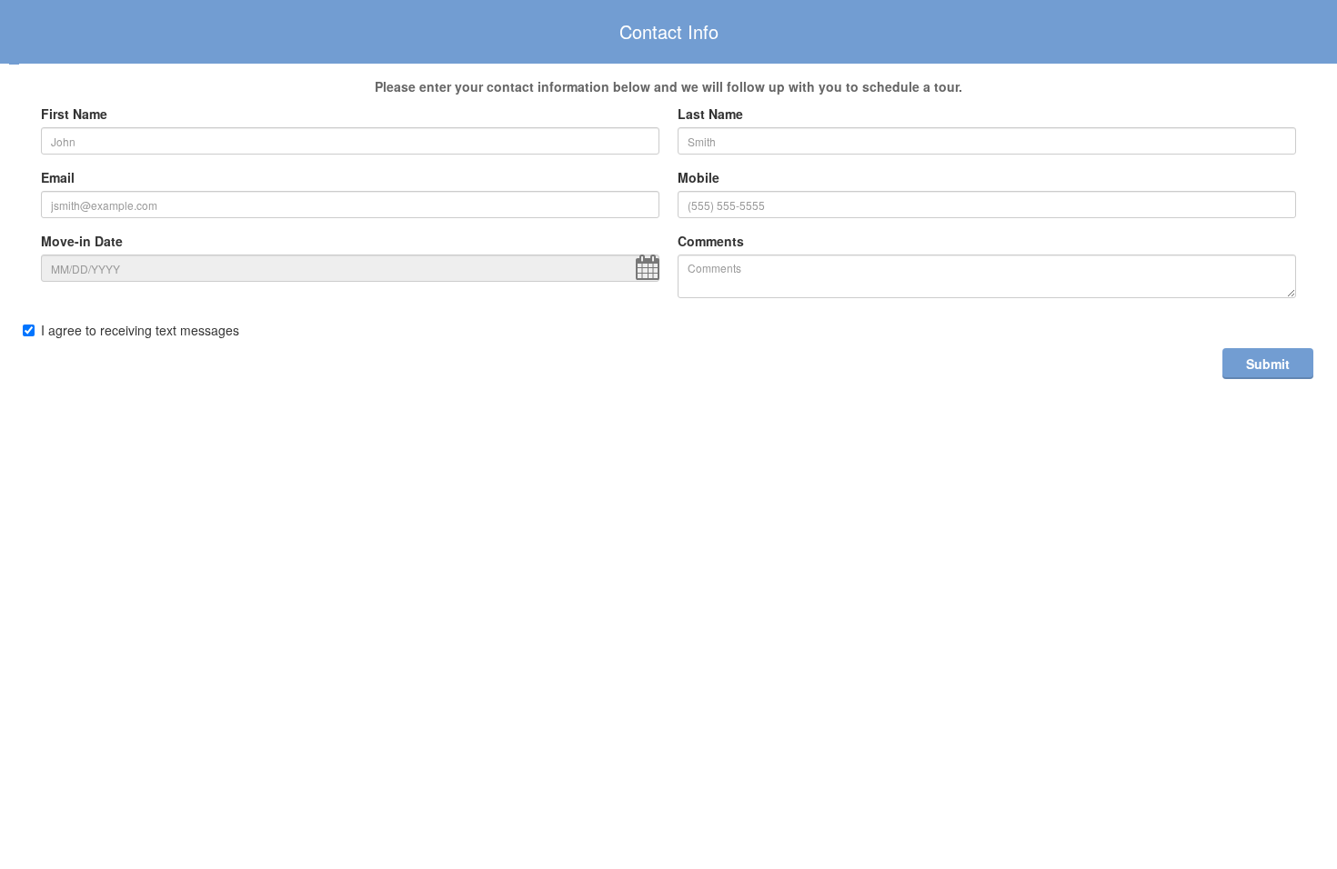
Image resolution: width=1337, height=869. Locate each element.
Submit (1268, 364)
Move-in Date (82, 241)
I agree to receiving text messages (140, 330)
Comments (711, 241)
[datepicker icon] (647, 267)
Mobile (698, 177)
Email (58, 177)
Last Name (710, 114)
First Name (74, 114)
